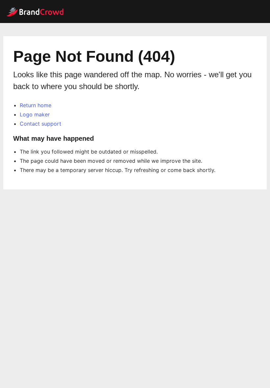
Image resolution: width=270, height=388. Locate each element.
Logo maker (35, 114)
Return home (35, 105)
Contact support (40, 123)
